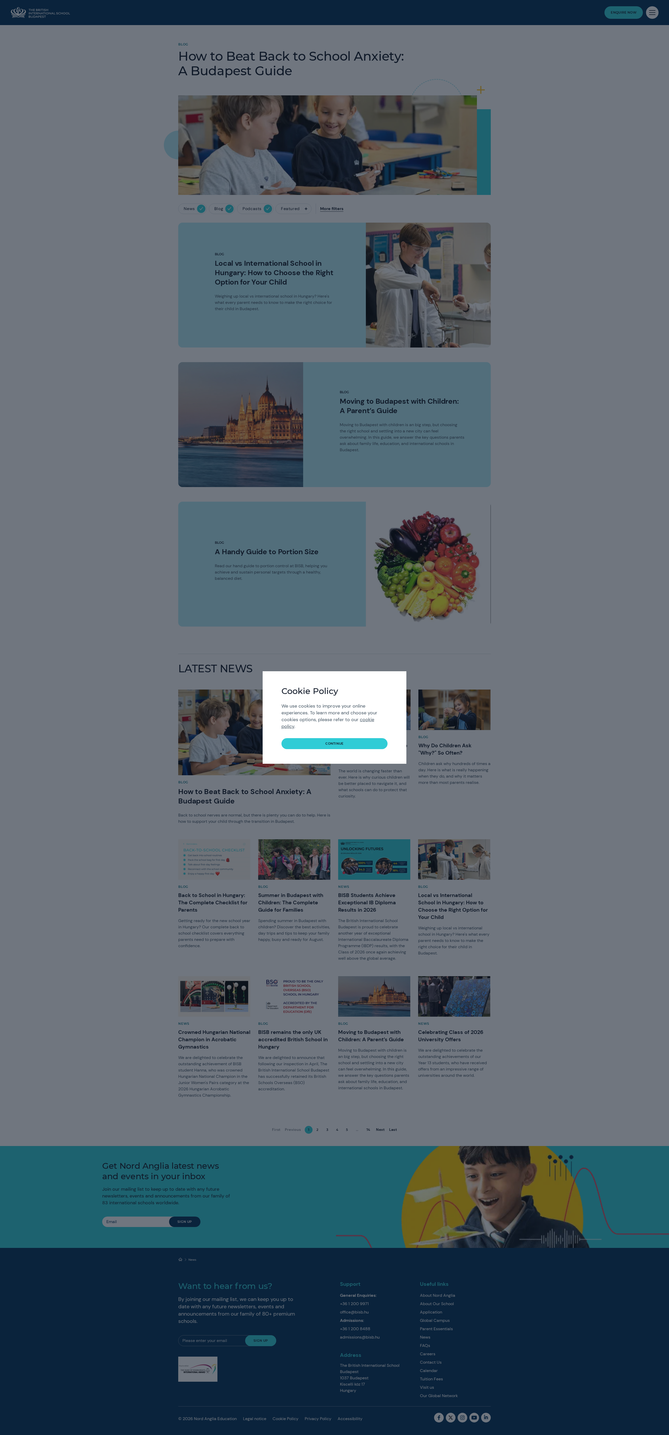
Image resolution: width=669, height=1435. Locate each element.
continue (334, 743)
